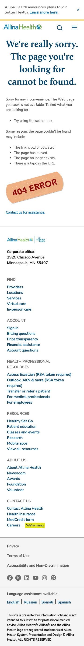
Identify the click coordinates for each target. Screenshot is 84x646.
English (13, 602)
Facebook (10, 578)
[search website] (59, 28)
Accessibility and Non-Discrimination (38, 565)
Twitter (18, 578)
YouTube (35, 577)
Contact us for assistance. (25, 212)
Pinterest (53, 577)
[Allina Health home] (23, 28)
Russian (30, 602)
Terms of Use (18, 555)
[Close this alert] (78, 10)
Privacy (13, 546)
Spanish (64, 602)
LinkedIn (27, 577)
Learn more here (44, 12)
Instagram (44, 577)
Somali (47, 602)
